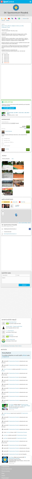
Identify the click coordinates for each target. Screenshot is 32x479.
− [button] (2, 214)
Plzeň (16, 345)
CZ (1, 345)
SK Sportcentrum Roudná (16, 12)
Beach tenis (4, 25)
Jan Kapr (11, 404)
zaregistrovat (5, 356)
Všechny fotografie (6, 158)
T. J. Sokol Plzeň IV (10, 330)
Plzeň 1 (20, 345)
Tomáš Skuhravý (7, 413)
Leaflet (19, 222)
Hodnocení (25, 18)
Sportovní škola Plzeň (10, 339)
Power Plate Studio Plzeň (11, 322)
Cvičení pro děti (19, 25)
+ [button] (2, 212)
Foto (2, 20)
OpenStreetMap (24, 222)
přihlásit (24, 355)
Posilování (4, 27)
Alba (13, 158)
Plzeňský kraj (5, 345)
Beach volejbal (11, 25)
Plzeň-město (11, 345)
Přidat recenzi (27, 128)
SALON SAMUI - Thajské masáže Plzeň (14, 326)
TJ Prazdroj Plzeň (9, 335)
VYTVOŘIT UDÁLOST (8, 108)
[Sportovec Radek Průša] (4, 207)
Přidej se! (17, 206)
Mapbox (29, 222)
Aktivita (7, 20)
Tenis (8, 27)
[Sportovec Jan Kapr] (8, 207)
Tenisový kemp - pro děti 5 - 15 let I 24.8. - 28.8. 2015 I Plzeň (19, 405)
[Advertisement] (16, 82)
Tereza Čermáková (7, 369)
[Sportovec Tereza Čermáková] (11, 207)
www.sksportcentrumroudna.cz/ (10, 233)
